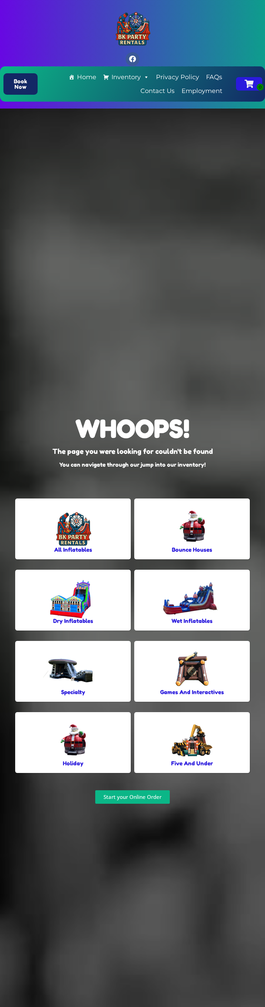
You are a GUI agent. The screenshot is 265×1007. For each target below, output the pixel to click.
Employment (201, 91)
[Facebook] (132, 59)
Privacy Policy (177, 77)
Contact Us (157, 91)
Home (86, 77)
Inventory (126, 77)
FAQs (214, 77)
